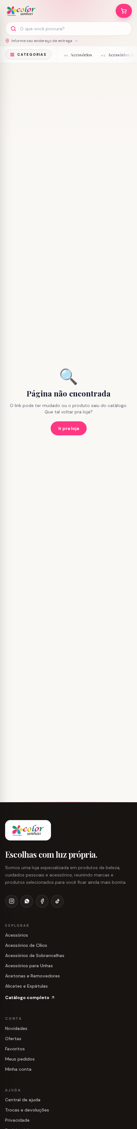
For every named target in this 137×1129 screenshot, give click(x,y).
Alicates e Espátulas (26, 986)
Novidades (16, 1028)
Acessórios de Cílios (26, 945)
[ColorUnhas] (21, 11)
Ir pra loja (68, 428)
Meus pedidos (20, 1059)
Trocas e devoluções (27, 1110)
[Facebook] (42, 901)
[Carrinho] (124, 11)
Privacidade (17, 1120)
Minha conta (18, 1069)
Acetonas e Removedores (32, 976)
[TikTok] (57, 901)
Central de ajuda (22, 1100)
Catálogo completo (27, 997)
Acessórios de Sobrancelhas (34, 955)
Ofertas (13, 1038)
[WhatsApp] (26, 901)
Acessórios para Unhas (29, 965)
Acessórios (16, 935)
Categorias (32, 54)
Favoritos (15, 1049)
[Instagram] (11, 901)
